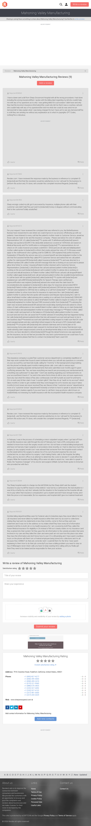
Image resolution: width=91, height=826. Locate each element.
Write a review (80, 4)
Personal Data (36, 802)
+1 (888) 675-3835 (31, 686)
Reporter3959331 (15, 512)
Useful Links (36, 805)
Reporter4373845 (15, 174)
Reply (82, 162)
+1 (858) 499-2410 (31, 681)
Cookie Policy (36, 799)
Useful (12, 162)
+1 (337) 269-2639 (31, 695)
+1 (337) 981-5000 (31, 693)
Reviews (8, 71)
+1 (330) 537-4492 (31, 688)
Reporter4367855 (15, 200)
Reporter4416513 (15, 226)
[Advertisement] (45, 43)
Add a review (45, 83)
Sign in (66, 4)
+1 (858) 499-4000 (31, 679)
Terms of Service (65, 815)
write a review (80, 19)
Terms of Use (36, 792)
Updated (83, 775)
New (76, 775)
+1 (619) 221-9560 (31, 683)
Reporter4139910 (15, 353)
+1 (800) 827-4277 (31, 677)
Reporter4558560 (15, 93)
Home (33, 789)
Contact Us (64, 789)
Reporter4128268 (15, 481)
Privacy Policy (36, 795)
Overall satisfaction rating (46, 665)
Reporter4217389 (15, 435)
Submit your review (45, 626)
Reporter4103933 (15, 409)
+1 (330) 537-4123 (31, 690)
